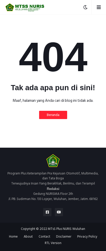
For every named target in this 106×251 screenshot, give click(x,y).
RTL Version (53, 243)
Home (13, 236)
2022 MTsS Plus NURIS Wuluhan (62, 229)
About (28, 236)
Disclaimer (63, 236)
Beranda (53, 115)
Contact (44, 236)
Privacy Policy (87, 236)
